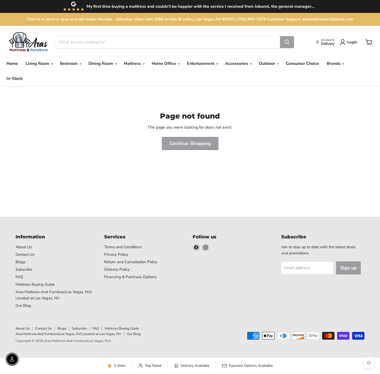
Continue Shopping (190, 143)
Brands (334, 63)
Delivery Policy (117, 269)
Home (12, 63)
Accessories (237, 63)
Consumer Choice (302, 63)
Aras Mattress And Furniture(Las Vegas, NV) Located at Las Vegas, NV (68, 334)
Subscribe (24, 269)
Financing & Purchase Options (130, 276)
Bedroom (69, 63)
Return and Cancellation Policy (130, 261)
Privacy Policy (116, 254)
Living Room (38, 63)
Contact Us (25, 254)
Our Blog (23, 305)
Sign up (348, 268)
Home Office (164, 63)
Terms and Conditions (123, 247)
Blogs (20, 261)
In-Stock (14, 78)
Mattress (133, 63)
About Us (24, 247)
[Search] (287, 42)
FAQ (19, 276)
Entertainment (201, 63)
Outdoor (267, 63)
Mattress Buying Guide (35, 284)
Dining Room (101, 63)
